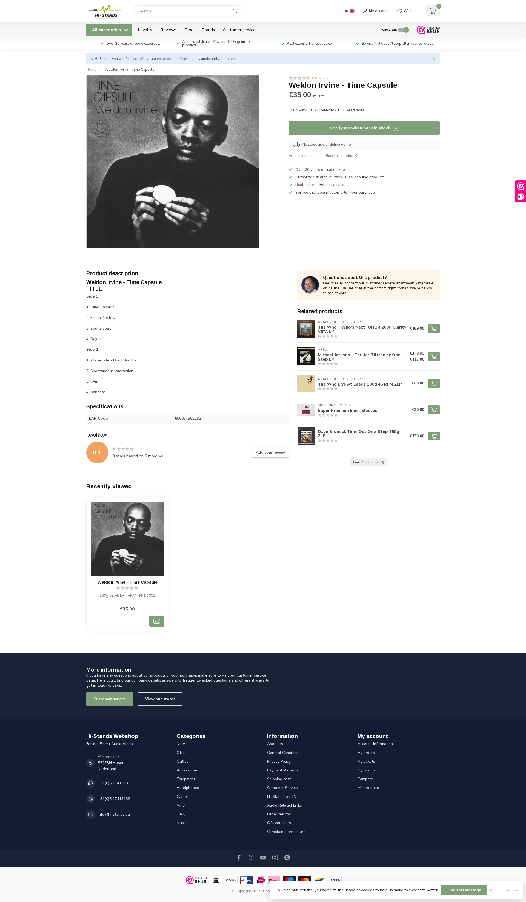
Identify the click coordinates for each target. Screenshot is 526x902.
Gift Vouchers (279, 822)
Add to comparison (304, 155)
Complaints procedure (286, 831)
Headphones (188, 787)
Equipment (186, 779)
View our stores (160, 699)
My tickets (366, 761)
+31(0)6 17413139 (114, 783)
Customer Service (282, 787)
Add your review (270, 452)
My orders (366, 752)
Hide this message (464, 890)
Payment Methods (282, 770)
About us (275, 744)
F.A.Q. (181, 814)
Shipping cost (279, 779)
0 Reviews (320, 78)
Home (91, 69)
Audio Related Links (284, 805)
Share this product (340, 155)
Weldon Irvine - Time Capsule (130, 69)
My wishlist (367, 770)
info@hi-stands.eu (418, 283)
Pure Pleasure (368, 462)
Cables (183, 796)
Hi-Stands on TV (282, 796)
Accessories (187, 770)
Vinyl (181, 805)
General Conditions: (284, 752)
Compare (365, 779)
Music (182, 822)
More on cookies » (503, 890)
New (181, 744)
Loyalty (145, 30)
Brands (208, 30)
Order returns (279, 814)
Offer (181, 752)
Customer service (239, 30)
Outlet (182, 761)
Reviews (168, 30)
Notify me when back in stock (360, 128)
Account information (375, 744)
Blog (189, 30)
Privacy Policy (279, 761)
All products (368, 787)
